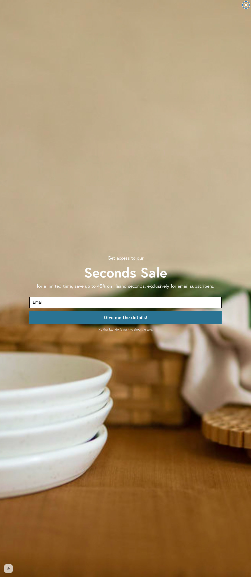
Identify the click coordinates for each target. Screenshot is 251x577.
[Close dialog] (246, 5)
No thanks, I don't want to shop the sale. (125, 329)
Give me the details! (125, 317)
